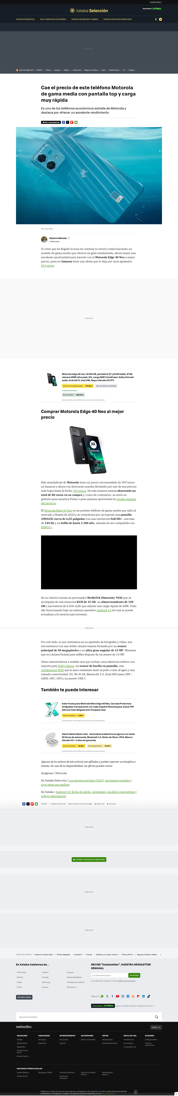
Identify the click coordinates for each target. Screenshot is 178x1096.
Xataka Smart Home (22, 1051)
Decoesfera (128, 1043)
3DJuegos (42, 1039)
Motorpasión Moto (109, 1043)
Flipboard (71, 122)
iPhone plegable (63, 954)
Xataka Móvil (22, 1043)
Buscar (156, 1017)
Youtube (117, 996)
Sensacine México (67, 1072)
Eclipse (131, 70)
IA (124, 70)
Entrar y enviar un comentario (90, 859)
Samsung (46, 982)
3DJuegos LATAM (45, 1072)
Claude (89, 954)
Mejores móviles (91, 70)
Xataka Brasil (22, 1076)
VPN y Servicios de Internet (53, 19)
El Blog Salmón (151, 1039)
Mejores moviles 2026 (44, 954)
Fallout (66, 70)
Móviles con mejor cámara (107, 954)
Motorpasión (107, 1039)
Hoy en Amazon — (73, 715)
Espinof (63, 1043)
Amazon (112, 803)
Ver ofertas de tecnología (81, 803)
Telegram (160, 19)
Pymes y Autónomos (149, 1044)
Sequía (57, 70)
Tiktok (149, 996)
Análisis (45, 972)
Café (103, 70)
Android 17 (78, 954)
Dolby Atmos (66, 666)
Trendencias (129, 1039)
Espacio (70, 972)
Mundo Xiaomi (22, 1056)
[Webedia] (156, 2)
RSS (133, 996)
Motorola (100, 803)
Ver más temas (24, 997)
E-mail (76, 122)
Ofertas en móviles (25, 19)
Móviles (20, 977)
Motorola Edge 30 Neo (58, 510)
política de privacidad (126, 981)
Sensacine (64, 1039)
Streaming (21, 972)
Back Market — (73, 394)
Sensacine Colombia (64, 1077)
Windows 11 (72, 987)
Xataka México (23, 1072)
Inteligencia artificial (75, 982)
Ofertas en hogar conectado (117, 19)
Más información (108, 1093)
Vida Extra (42, 1043)
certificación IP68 (52, 670)
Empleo (45, 987)
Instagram (123, 996)
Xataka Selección (89, 10)
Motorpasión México (107, 1073)
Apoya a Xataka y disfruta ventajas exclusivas (134, 1006)
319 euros (47, 265)
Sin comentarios (52, 122)
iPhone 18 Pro (127, 954)
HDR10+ (46, 527)
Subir (154, 1027)
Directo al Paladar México (88, 1073)
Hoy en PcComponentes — (78, 386)
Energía (45, 977)
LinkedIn (143, 996)
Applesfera (21, 1047)
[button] (59, 238)
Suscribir (134, 975)
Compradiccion (130, 1047)
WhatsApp (102, 996)
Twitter (67, 122)
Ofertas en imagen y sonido (85, 19)
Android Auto (114, 70)
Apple (19, 982)
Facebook (155, 19)
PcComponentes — (99, 746)
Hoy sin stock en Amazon (106, 386)
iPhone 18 (77, 70)
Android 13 (104, 610)
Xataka (20, 1039)
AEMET (39, 70)
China (48, 70)
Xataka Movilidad (74, 977)
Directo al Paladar (88, 1039)
